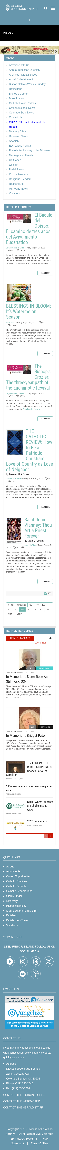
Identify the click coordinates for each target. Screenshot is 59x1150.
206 (47, 609)
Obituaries (45, 727)
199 (43, 605)
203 (28, 609)
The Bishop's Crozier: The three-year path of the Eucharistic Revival (19, 369)
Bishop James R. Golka (15, 247)
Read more (45, 273)
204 (35, 609)
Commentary (44, 668)
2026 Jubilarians (37, 821)
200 (9, 609)
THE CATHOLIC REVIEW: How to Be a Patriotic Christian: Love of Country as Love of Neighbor (14, 442)
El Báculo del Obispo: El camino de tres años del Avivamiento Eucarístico (19, 218)
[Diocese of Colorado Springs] (21, 7)
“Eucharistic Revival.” (32, 409)
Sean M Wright (30, 545)
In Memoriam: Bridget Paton (26, 735)
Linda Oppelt (11, 672)
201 (15, 609)
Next (10, 614)
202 (22, 609)
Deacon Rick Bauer (13, 478)
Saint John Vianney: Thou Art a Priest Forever (14, 531)
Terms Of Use (39, 1143)
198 (37, 605)
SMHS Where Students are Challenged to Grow (40, 805)
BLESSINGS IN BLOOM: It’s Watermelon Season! (19, 292)
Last (18, 614)
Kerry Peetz (10, 322)
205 (41, 609)
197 (30, 605)
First (11, 605)
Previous (22, 605)
